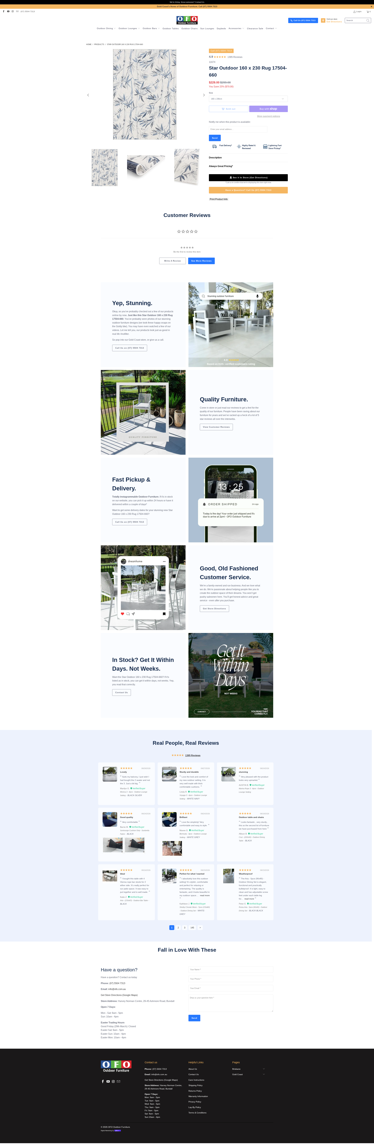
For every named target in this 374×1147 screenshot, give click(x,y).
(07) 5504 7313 (28, 12)
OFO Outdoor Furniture (119, 1127)
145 (192, 927)
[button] (106, 28)
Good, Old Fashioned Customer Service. (229, 572)
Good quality (126, 817)
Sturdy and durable (189, 772)
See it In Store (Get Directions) (250, 177)
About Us (192, 1069)
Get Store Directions (214, 608)
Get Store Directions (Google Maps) (119, 995)
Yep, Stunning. (132, 303)
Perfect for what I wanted (192, 874)
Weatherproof (245, 874)
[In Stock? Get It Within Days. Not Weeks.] (230, 675)
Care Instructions (196, 1080)
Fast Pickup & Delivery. (131, 484)
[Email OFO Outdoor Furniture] (17, 12)
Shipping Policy (195, 1085)
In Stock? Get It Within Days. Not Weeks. (143, 664)
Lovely (123, 772)
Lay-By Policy (194, 1107)
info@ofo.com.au (117, 989)
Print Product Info (219, 199)
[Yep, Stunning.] (230, 324)
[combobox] (358, 20)
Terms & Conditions (197, 1112)
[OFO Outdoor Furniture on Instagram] (12, 12)
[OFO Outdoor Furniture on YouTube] (8, 12)
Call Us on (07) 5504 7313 (129, 348)
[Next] (203, 95)
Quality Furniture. (224, 399)
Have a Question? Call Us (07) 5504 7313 (248, 190)
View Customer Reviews (216, 427)
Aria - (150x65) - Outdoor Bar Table (134, 900)
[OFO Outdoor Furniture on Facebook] (3, 12)
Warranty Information (198, 1096)
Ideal (122, 874)
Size (211, 93)
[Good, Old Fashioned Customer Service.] (143, 587)
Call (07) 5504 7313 (208, 6)
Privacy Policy (194, 1102)
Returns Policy (195, 1091)
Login (359, 12)
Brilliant (183, 817)
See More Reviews (201, 261)
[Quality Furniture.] (143, 412)
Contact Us (199, 2)
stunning (243, 772)
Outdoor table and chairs (251, 817)
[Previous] (88, 95)
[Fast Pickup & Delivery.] (230, 500)
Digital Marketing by (110, 1130)
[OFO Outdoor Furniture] (187, 20)
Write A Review (172, 261)
